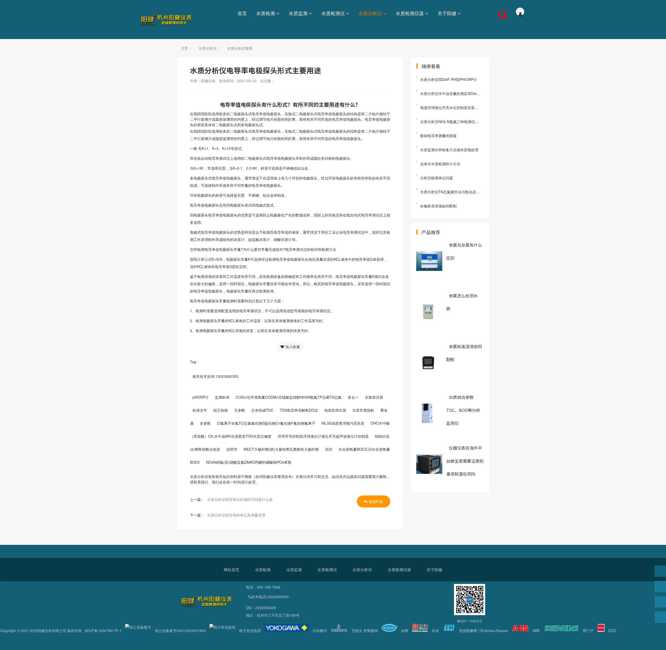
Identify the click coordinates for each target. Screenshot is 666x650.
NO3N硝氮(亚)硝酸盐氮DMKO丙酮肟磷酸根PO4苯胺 (248, 462)
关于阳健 (447, 13)
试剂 (328, 449)
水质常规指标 (363, 410)
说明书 (231, 449)
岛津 (435, 630)
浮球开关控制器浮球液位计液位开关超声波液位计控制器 (323, 436)
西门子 (588, 630)
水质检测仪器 (410, 13)
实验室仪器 (374, 397)
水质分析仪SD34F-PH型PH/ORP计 (448, 79)
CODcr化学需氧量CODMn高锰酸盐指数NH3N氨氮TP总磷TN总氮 (289, 397)
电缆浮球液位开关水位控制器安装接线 (451, 107)
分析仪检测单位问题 (436, 177)
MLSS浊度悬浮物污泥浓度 (343, 423)
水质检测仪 (333, 13)
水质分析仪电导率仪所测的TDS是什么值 (240, 499)
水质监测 (298, 13)
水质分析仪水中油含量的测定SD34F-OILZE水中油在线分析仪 (452, 93)
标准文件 (200, 410)
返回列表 (376, 501)
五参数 (239, 410)
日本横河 (319, 630)
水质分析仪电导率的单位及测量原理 (236, 515)
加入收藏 (292, 346)
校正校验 (220, 410)
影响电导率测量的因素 (438, 135)
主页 (184, 48)
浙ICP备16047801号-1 (103, 630)
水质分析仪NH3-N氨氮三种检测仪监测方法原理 (452, 121)
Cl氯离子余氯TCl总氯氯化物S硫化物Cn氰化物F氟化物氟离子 (266, 423)
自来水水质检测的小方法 (440, 163)
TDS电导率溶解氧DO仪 (299, 410)
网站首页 (231, 569)
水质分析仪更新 (240, 48)
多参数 (205, 423)
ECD (612, 630)
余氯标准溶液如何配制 (438, 205)
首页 (242, 13)
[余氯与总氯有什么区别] (429, 261)
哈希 (404, 630)
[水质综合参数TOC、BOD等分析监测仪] (429, 413)
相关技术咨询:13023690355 (215, 376)
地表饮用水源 (335, 410)
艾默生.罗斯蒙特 (364, 630)
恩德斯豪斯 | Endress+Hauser (483, 630)
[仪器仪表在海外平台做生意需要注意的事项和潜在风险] (429, 464)
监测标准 (222, 397)
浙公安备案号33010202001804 (180, 630)
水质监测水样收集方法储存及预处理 (449, 149)
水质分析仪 (370, 13)
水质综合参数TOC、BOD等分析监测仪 (463, 410)
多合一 (353, 397)
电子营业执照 (250, 630)
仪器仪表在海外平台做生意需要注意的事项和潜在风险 (465, 461)
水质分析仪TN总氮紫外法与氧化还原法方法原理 (452, 191)
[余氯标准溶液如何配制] (429, 362)
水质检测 (265, 13)
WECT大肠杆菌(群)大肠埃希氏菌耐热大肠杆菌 (281, 449)
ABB (536, 630)
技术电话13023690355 (270, 596)
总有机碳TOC (262, 410)
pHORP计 (201, 397)
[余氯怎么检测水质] (429, 311)
